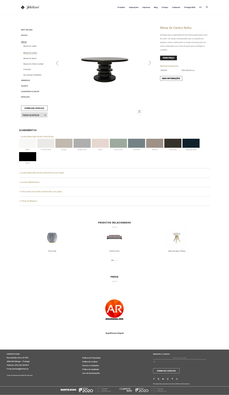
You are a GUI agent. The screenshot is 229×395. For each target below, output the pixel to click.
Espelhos (25, 97)
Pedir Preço (168, 58)
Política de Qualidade (90, 369)
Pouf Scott (52, 251)
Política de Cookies (90, 362)
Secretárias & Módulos (32, 75)
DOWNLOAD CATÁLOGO (34, 108)
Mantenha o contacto (161, 354)
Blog (156, 7)
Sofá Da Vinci (114, 251)
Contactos (176, 7)
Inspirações (133, 7)
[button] (112, 259)
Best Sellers (26, 30)
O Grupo (165, 7)
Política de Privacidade (91, 358)
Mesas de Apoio (29, 58)
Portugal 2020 (189, 7)
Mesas (24, 42)
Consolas (27, 69)
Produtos (121, 7)
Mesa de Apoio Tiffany (176, 251)
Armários (25, 80)
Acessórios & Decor (30, 91)
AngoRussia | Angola (114, 333)
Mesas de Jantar (30, 46)
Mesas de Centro (30, 53)
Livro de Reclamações (91, 373)
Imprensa (146, 7)
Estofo (24, 35)
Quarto (24, 86)
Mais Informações (171, 78)
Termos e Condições (90, 366)
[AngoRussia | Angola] (114, 308)
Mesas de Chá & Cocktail (33, 64)
